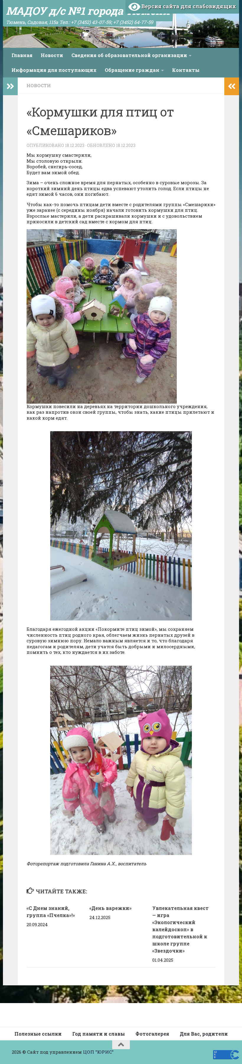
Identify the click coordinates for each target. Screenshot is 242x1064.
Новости (52, 55)
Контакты (186, 70)
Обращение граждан (132, 70)
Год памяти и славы (98, 1034)
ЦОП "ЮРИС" (98, 1052)
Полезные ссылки (38, 1034)
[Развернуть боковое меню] (10, 86)
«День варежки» (110, 908)
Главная (22, 55)
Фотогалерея (152, 1034)
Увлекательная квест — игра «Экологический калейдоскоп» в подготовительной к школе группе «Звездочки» (180, 929)
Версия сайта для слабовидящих (188, 6)
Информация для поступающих (54, 70)
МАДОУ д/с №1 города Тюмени (88, 11)
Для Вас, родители (204, 1034)
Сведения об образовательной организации (129, 55)
